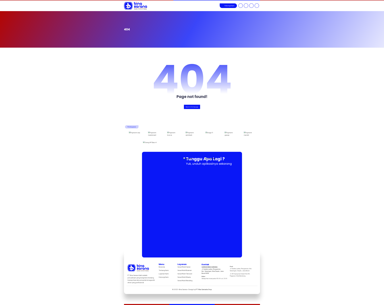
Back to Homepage (192, 107)
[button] (240, 5)
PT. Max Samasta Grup (204, 289)
